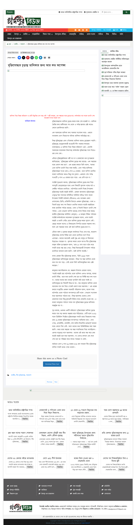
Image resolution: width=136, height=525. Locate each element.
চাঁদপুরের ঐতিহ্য (60, 34)
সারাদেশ (22, 44)
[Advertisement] (38, 5)
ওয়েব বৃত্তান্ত (13, 486)
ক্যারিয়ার (44, 490)
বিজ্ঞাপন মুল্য (14, 493)
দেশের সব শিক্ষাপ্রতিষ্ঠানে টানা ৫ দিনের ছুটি (115, 459)
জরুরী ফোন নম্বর (78, 493)
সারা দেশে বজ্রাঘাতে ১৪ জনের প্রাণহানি (115, 411)
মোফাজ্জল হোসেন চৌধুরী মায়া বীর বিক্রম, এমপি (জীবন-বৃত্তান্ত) (52, 434)
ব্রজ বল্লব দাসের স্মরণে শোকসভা (20, 432)
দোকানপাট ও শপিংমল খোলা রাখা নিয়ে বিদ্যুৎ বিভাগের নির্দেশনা (114, 77)
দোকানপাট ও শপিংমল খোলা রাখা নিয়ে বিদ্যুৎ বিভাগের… (52, 411)
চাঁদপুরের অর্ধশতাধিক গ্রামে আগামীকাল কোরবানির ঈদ (112, 67)
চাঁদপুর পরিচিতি (96, 30)
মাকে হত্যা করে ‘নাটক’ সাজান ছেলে (116, 87)
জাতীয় (25, 34)
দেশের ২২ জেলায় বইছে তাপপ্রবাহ (20, 458)
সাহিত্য (100, 34)
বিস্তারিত (25, 419)
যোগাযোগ (107, 493)
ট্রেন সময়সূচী (76, 490)
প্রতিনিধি (107, 486)
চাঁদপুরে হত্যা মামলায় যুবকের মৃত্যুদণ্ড (116, 83)
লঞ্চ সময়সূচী (107, 30)
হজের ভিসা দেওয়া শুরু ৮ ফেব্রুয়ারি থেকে (84, 459)
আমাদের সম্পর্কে (46, 486)
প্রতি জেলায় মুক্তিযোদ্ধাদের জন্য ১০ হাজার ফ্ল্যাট (115, 434)
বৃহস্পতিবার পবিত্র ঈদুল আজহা (114, 72)
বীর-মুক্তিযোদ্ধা (20, 375)
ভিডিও (124, 30)
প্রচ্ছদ (9, 34)
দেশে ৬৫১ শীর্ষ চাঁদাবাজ (52, 458)
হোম (9, 44)
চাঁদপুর (16, 34)
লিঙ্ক (107, 34)
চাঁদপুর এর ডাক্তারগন (14, 38)
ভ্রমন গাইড (107, 490)
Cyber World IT (85, 523)
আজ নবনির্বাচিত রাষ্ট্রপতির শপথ (67, 12)
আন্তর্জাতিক (36, 34)
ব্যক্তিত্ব (81, 34)
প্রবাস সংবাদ (91, 34)
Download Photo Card (52, 364)
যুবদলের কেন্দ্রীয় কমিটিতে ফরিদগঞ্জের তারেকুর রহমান (100, 12)
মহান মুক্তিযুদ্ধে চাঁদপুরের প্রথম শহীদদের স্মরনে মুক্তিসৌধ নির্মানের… (83, 435)
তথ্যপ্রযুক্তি (72, 34)
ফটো (116, 30)
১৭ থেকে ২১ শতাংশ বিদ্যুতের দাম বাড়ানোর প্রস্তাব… (84, 411)
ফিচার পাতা (46, 34)
